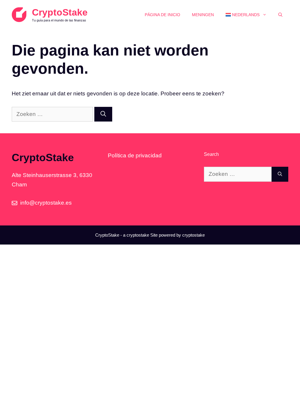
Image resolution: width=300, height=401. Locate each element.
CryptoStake (60, 12)
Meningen (203, 14)
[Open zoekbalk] (280, 14)
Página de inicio (162, 14)
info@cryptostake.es (46, 203)
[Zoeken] (103, 114)
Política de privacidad (135, 155)
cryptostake (138, 234)
